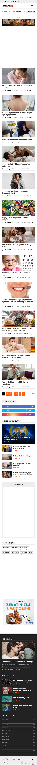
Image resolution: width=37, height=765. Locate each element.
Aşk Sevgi (4, 722)
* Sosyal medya (30, 759)
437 (16, 394)
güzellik (5, 555)
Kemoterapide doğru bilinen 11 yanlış (17, 139)
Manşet (31, 90)
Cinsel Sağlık (14, 547)
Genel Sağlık (25, 549)
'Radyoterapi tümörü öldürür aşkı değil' (17, 662)
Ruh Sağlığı (24, 552)
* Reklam (20, 759)
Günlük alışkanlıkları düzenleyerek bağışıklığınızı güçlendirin (16, 356)
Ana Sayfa (5, 759)
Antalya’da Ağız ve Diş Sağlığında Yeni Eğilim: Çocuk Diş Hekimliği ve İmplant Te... (17, 302)
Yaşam (30, 169)
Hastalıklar (6, 552)
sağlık (30, 142)
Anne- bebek (6, 547)
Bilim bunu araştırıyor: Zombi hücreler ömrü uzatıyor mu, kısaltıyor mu (17, 330)
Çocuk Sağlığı (18, 555)
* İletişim (13, 759)
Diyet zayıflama (22, 11)
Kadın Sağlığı (15, 552)
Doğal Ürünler (7, 549)
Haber (2, 762)
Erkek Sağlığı (16, 549)
